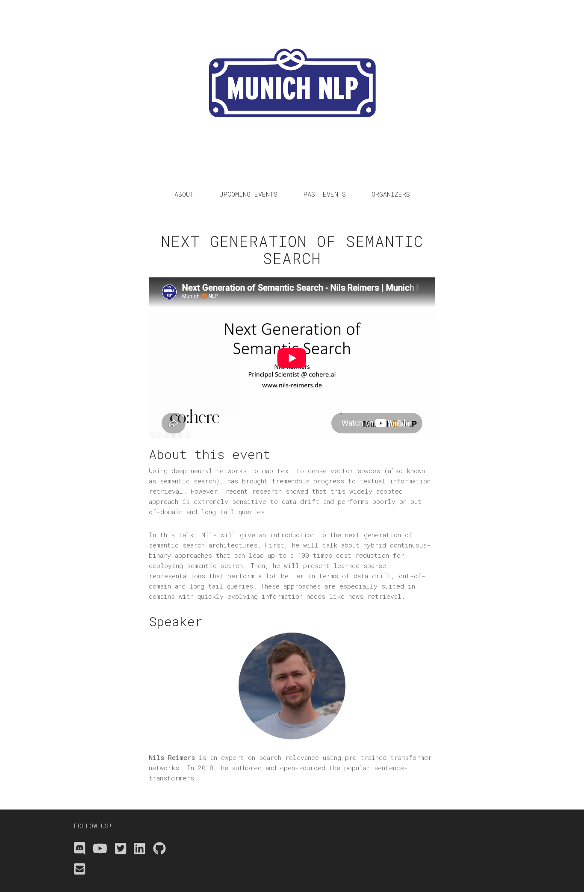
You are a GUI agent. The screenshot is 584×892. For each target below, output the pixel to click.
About (184, 194)
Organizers (391, 194)
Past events (324, 194)
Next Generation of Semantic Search (292, 249)
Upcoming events (248, 194)
